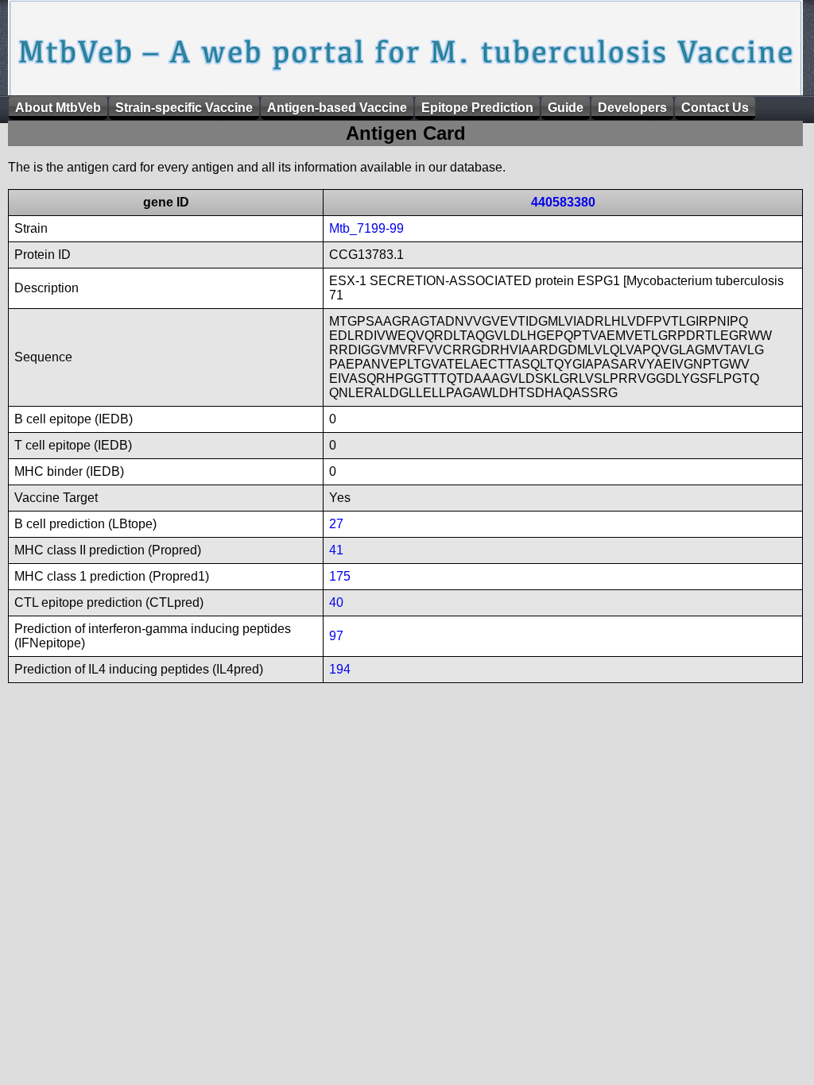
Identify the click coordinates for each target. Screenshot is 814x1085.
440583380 (563, 202)
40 (336, 602)
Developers (632, 107)
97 (336, 636)
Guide (565, 107)
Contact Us (715, 107)
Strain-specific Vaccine (184, 107)
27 (336, 524)
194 (340, 669)
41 (336, 550)
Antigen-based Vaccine (337, 107)
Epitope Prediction (477, 107)
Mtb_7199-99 (366, 228)
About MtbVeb (58, 107)
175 (340, 576)
